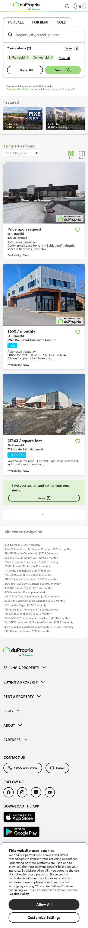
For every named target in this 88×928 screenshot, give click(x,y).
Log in (80, 6)
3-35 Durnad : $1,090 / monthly (22, 544)
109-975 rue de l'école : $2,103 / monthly (27, 631)
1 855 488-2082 (25, 768)
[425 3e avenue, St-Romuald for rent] (44, 193)
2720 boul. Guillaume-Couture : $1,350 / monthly (32, 583)
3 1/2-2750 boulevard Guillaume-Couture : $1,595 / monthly (38, 622)
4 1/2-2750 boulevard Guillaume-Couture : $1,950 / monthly (38, 626)
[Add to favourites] (78, 229)
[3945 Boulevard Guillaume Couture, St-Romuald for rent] (44, 295)
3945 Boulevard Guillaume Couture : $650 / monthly (34, 600)
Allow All (44, 904)
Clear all (64, 58)
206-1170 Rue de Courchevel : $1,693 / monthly (31, 562)
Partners (12, 740)
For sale (16, 22)
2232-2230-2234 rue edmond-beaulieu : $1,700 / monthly (37, 618)
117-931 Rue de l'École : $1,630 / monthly (27, 566)
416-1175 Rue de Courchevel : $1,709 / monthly (31, 553)
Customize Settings (44, 917)
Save (41, 498)
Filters (22, 70)
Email (60, 768)
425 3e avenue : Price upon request (24, 592)
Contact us (14, 757)
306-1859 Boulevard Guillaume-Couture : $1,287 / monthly (38, 549)
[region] (44, 885)
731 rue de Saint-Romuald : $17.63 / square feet (31, 609)
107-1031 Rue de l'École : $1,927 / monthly (27, 613)
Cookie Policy (19, 894)
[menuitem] (44, 667)
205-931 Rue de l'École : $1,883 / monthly (28, 575)
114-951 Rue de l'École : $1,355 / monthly (27, 570)
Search (60, 70)
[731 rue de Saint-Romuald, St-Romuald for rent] (44, 404)
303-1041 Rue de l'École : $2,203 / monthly (28, 588)
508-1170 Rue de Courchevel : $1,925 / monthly (31, 557)
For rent (40, 22)
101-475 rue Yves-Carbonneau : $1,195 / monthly (31, 596)
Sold (61, 22)
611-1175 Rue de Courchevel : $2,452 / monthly (31, 579)
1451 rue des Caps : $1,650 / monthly (25, 605)
